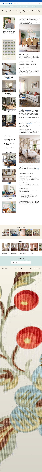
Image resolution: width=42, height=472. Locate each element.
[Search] (36, 3)
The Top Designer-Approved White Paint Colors (9, 148)
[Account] (38, 3)
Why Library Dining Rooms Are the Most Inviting (9, 144)
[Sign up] (29, 262)
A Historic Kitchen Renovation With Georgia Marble (9, 136)
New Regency (28, 110)
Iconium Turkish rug (34, 169)
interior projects (26, 119)
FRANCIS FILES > (21, 222)
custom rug (20, 204)
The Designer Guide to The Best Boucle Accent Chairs (9, 140)
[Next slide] (39, 248)
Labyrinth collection (29, 123)
